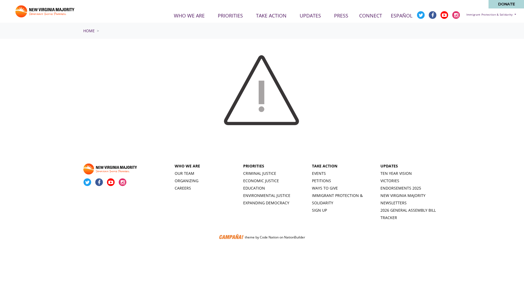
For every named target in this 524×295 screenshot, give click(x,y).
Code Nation (269, 237)
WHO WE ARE (187, 166)
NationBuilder (294, 237)
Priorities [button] (230, 15)
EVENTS (319, 173)
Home (89, 30)
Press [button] (341, 15)
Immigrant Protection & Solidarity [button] (490, 14)
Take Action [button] (271, 15)
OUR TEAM (184, 173)
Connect (370, 15)
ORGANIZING (186, 180)
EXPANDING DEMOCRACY (266, 202)
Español (401, 15)
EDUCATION (254, 188)
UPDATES (389, 166)
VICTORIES (389, 180)
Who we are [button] (189, 15)
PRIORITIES (253, 166)
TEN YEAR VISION (396, 173)
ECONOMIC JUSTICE (261, 180)
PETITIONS (321, 180)
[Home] (45, 11)
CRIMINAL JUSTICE (259, 173)
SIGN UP (319, 210)
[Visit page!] (421, 15)
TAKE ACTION (324, 166)
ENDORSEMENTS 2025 (400, 188)
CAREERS (183, 188)
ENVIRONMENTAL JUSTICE (266, 195)
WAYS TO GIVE (325, 188)
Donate (506, 4)
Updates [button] (310, 15)
